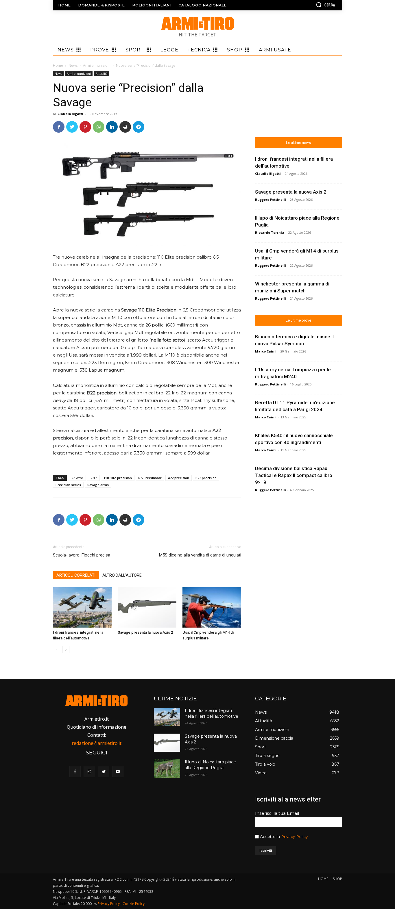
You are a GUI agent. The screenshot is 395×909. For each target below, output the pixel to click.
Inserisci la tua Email (277, 813)
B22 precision (206, 478)
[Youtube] (117, 771)
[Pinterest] (85, 127)
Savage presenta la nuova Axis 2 (145, 632)
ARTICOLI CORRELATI (75, 575)
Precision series (68, 485)
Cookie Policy (134, 903)
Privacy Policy (294, 836)
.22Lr (93, 478)
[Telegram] (138, 127)
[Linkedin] (112, 127)
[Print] (125, 127)
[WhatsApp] (98, 127)
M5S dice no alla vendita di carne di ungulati (200, 555)
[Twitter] (72, 127)
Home (58, 65)
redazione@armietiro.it (96, 743)
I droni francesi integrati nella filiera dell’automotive (211, 713)
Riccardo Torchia (269, 232)
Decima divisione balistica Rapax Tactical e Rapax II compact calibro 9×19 (293, 475)
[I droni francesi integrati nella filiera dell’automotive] (82, 607)
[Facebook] (58, 127)
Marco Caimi (265, 351)
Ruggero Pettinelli (270, 199)
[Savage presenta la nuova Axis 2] (147, 607)
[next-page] (65, 649)
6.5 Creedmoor (150, 478)
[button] (309, 5)
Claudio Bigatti (70, 114)
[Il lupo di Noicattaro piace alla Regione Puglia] (167, 768)
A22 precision (178, 478)
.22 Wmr (77, 478)
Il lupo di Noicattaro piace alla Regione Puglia (210, 764)
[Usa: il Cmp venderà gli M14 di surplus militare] (211, 607)
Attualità (102, 74)
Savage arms (98, 485)
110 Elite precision (118, 478)
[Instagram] (89, 771)
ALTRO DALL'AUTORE (122, 575)
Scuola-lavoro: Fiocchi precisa (81, 555)
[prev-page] (56, 649)
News (73, 65)
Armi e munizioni (96, 65)
